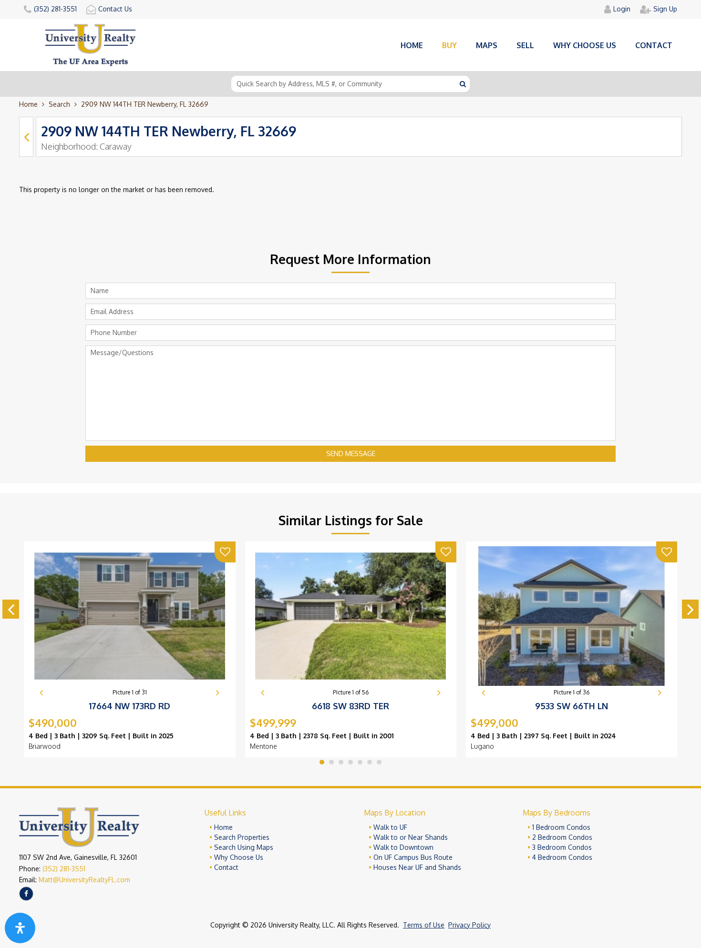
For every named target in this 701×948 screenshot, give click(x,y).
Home (412, 45)
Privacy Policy (469, 925)
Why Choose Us (238, 857)
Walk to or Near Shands (410, 837)
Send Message (350, 453)
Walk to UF (390, 827)
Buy (449, 45)
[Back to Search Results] (26, 136)
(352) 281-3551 (63, 869)
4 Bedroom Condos (562, 857)
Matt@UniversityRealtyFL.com (84, 880)
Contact (653, 45)
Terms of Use (423, 925)
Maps (486, 45)
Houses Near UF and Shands (417, 867)
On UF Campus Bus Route (413, 857)
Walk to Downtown (403, 847)
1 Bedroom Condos (561, 827)
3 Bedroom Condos (562, 847)
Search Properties (241, 837)
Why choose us (584, 45)
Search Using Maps (243, 847)
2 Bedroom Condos (562, 837)
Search (59, 104)
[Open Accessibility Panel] (20, 928)
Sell (525, 45)
